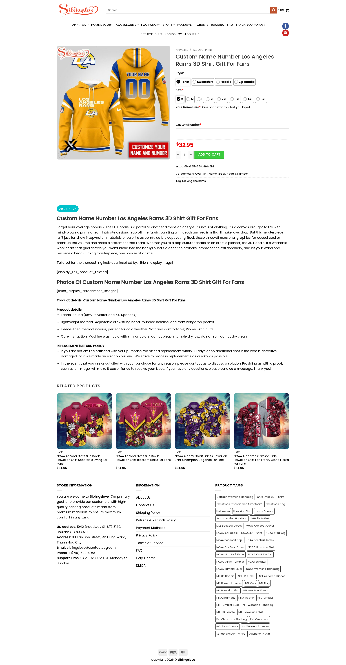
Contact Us (145, 505)
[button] (283, 10)
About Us (191, 34)
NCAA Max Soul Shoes (230, 554)
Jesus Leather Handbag (231, 518)
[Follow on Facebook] (285, 26)
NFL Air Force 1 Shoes (272, 576)
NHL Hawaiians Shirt (250, 612)
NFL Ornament (225, 597)
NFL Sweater (246, 597)
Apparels (182, 50)
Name (213, 174)
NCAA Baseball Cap (229, 540)
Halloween (223, 511)
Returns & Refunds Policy (161, 34)
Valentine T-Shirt (259, 633)
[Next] (289, 435)
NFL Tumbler (265, 597)
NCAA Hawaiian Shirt (261, 547)
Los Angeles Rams (194, 181)
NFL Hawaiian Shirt (227, 590)
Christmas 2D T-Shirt (270, 497)
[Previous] (57, 435)
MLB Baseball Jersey (229, 525)
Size (179, 90)
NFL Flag (264, 583)
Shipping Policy (148, 512)
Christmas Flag (275, 504)
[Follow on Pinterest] (285, 33)
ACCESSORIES (126, 25)
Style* (180, 73)
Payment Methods (150, 527)
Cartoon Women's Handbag (234, 497)
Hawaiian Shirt (242, 511)
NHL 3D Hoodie (225, 612)
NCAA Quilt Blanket (260, 554)
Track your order (250, 25)
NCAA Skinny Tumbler (230, 561)
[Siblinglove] (79, 10)
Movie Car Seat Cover (260, 525)
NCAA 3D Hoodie (227, 533)
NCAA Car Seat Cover (230, 547)
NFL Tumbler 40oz (227, 605)
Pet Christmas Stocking (231, 619)
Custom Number (188, 125)
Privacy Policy (147, 535)
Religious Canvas (227, 626)
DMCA (141, 565)
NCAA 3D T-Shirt (251, 533)
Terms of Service (149, 543)
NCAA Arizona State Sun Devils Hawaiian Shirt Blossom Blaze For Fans (143, 458)
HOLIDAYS (184, 25)
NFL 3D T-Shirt (247, 576)
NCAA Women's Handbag (263, 569)
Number (242, 174)
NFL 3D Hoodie (227, 174)
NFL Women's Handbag (258, 605)
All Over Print (202, 50)
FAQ (230, 25)
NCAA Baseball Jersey (260, 540)
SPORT (167, 25)
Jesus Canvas (264, 511)
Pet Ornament (259, 619)
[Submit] (273, 10)
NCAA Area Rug (275, 533)
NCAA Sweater (257, 561)
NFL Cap (250, 583)
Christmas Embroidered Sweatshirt (239, 504)
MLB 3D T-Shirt (260, 518)
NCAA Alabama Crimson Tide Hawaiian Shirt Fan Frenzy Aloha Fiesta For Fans (261, 460)
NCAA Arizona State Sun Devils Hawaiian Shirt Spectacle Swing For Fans (82, 460)
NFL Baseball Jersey (229, 583)
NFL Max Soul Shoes (255, 590)
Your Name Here (188, 107)
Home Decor (101, 25)
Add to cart (209, 154)
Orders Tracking (211, 25)
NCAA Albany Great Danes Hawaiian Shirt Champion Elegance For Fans (201, 458)
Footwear (149, 25)
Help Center (145, 558)
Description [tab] (68, 208)
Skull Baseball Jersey (255, 626)
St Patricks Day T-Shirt (230, 633)
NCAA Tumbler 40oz (229, 569)
